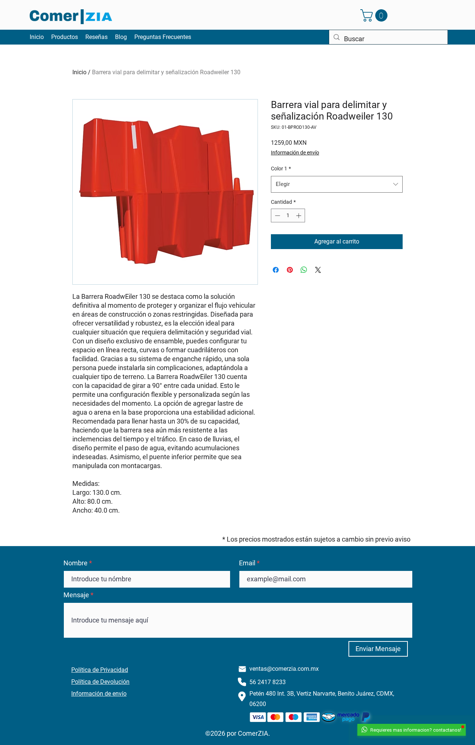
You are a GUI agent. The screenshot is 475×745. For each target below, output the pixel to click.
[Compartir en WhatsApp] (303, 269)
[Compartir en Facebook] (275, 269)
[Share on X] (318, 269)
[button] (375, 15)
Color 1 (281, 168)
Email (247, 563)
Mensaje (76, 595)
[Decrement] (276, 215)
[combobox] (337, 184)
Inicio (79, 72)
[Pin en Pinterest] (289, 269)
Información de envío (295, 153)
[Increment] (299, 215)
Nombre (75, 563)
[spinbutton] (288, 215)
